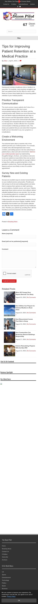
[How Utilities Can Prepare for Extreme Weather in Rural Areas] (9, 310)
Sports (4, 574)
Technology (5, 580)
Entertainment (6, 577)
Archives (32, 4)
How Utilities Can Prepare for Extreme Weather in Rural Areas (18, 1)
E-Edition (13, 4)
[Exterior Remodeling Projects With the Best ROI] (9, 350)
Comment (5, 249)
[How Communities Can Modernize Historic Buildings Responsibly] (9, 337)
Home (4, 546)
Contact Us (6, 4)
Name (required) (7, 233)
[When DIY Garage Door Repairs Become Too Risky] (9, 297)
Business (5, 588)
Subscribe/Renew (23, 4)
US (3, 572)
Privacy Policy (11, 596)
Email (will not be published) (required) (15, 241)
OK (19, 600)
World (4, 586)
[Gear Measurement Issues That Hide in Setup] (9, 324)
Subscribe (5, 557)
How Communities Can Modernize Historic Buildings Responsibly (25, 334)
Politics (4, 583)
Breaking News (12, 221)
